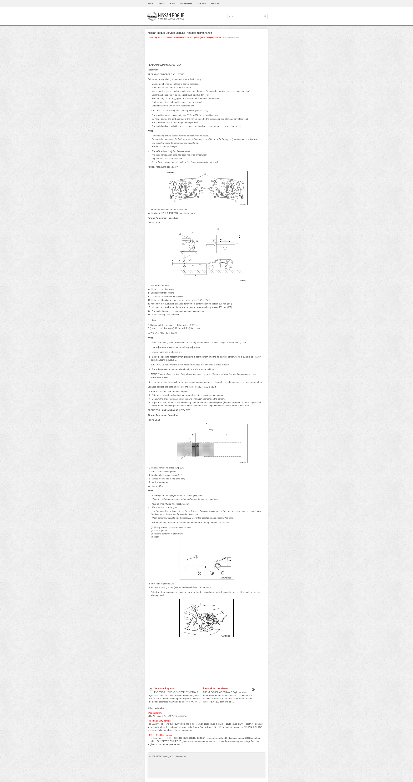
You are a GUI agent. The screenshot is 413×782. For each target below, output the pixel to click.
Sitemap (201, 3)
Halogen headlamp (213, 38)
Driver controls (179, 38)
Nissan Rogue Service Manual (159, 38)
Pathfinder (186, 3)
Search (215, 3)
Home (151, 3)
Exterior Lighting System (195, 38)
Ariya (161, 3)
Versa (172, 3)
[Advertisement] (206, 52)
